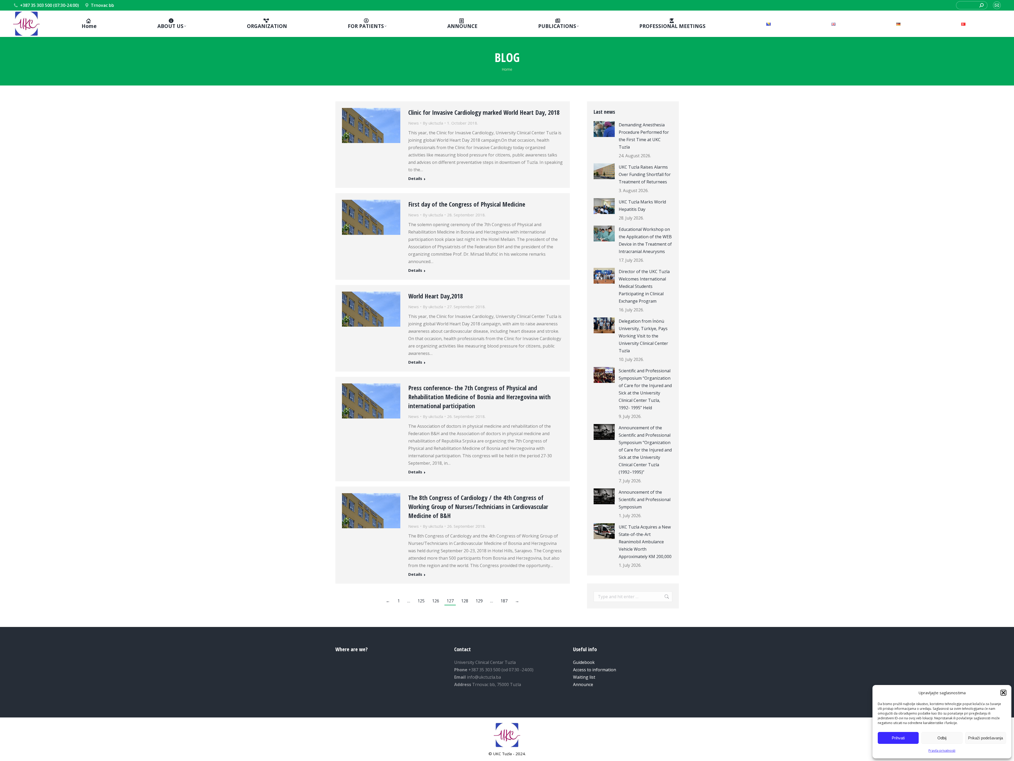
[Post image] (604, 129)
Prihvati (898, 738)
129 (479, 601)
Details (415, 178)
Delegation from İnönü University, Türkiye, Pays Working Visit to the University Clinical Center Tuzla (643, 336)
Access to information (594, 670)
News (413, 123)
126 (435, 601)
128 (464, 601)
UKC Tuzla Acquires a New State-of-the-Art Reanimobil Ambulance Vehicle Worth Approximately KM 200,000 (645, 541)
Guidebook (584, 662)
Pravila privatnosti (941, 750)
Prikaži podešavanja (985, 738)
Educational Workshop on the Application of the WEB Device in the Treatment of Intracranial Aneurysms (645, 240)
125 (421, 601)
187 (504, 601)
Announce (583, 684)
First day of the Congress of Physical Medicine (466, 204)
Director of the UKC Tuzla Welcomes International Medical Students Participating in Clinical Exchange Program (644, 286)
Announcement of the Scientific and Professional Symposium (644, 499)
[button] (1003, 692)
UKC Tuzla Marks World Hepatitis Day (642, 205)
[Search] (981, 5)
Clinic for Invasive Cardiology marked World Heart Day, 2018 (484, 112)
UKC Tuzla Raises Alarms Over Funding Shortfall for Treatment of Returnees (645, 174)
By (433, 123)
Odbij (941, 738)
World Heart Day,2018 (435, 296)
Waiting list (584, 677)
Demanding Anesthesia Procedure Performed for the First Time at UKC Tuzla (644, 136)
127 (450, 601)
